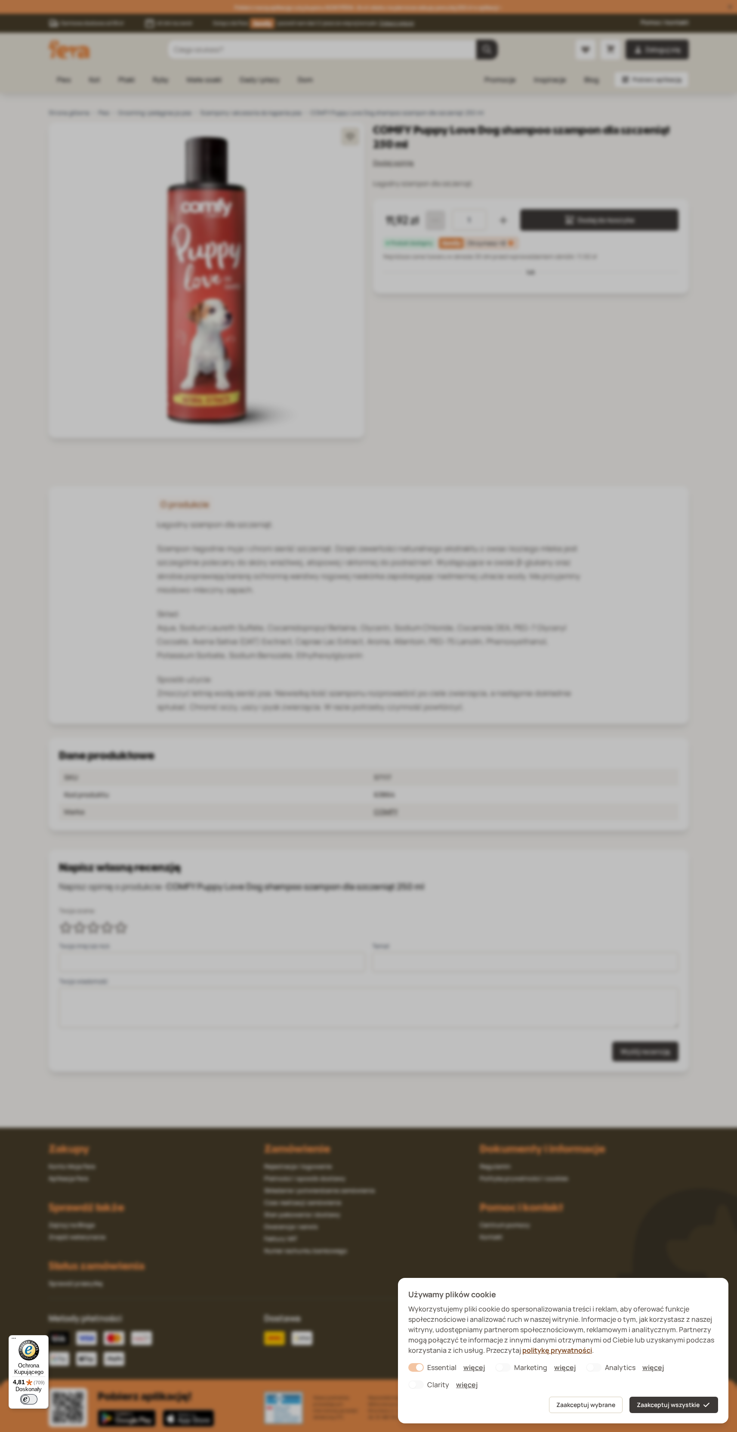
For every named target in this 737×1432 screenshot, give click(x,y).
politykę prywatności (557, 1350)
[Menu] (14, 1340)
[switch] (28, 1399)
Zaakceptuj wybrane (585, 1405)
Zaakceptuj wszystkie (668, 1405)
